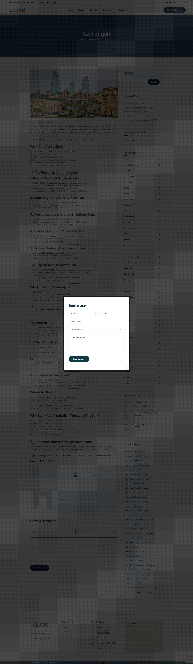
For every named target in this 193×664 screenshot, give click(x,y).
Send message (78, 359)
